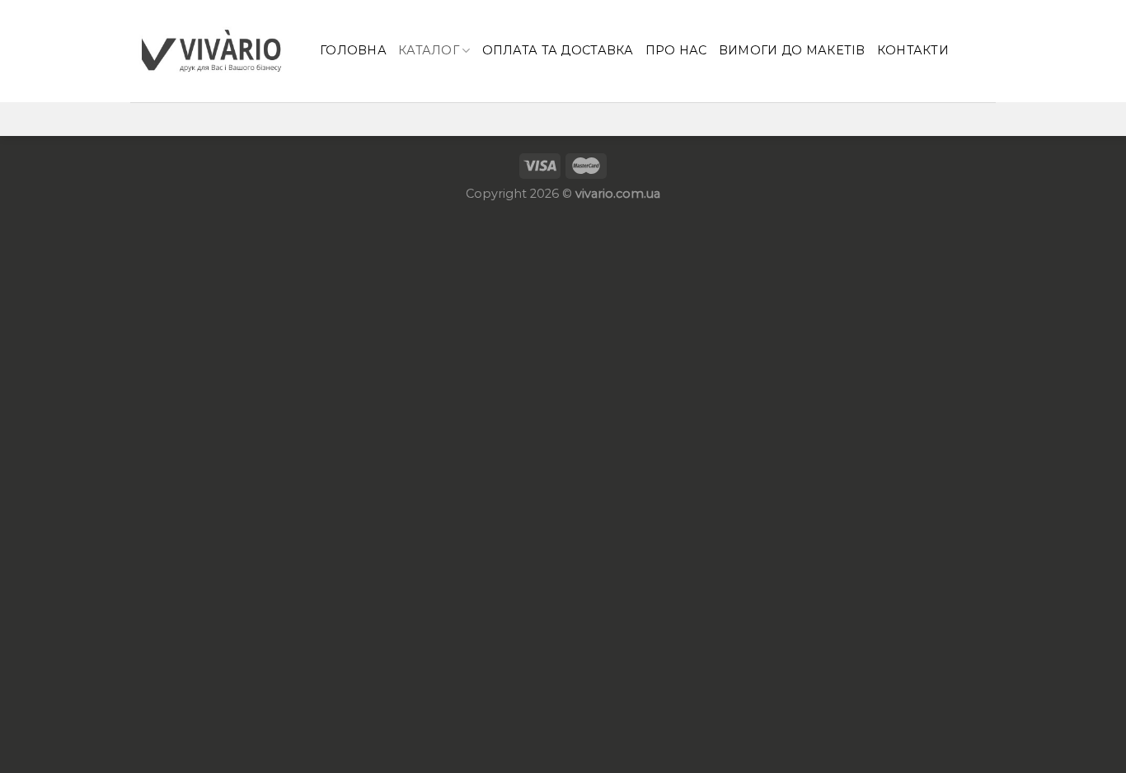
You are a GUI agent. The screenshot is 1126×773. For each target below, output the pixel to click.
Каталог (428, 50)
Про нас (676, 50)
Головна (353, 50)
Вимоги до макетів (792, 50)
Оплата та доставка (558, 50)
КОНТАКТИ (913, 50)
